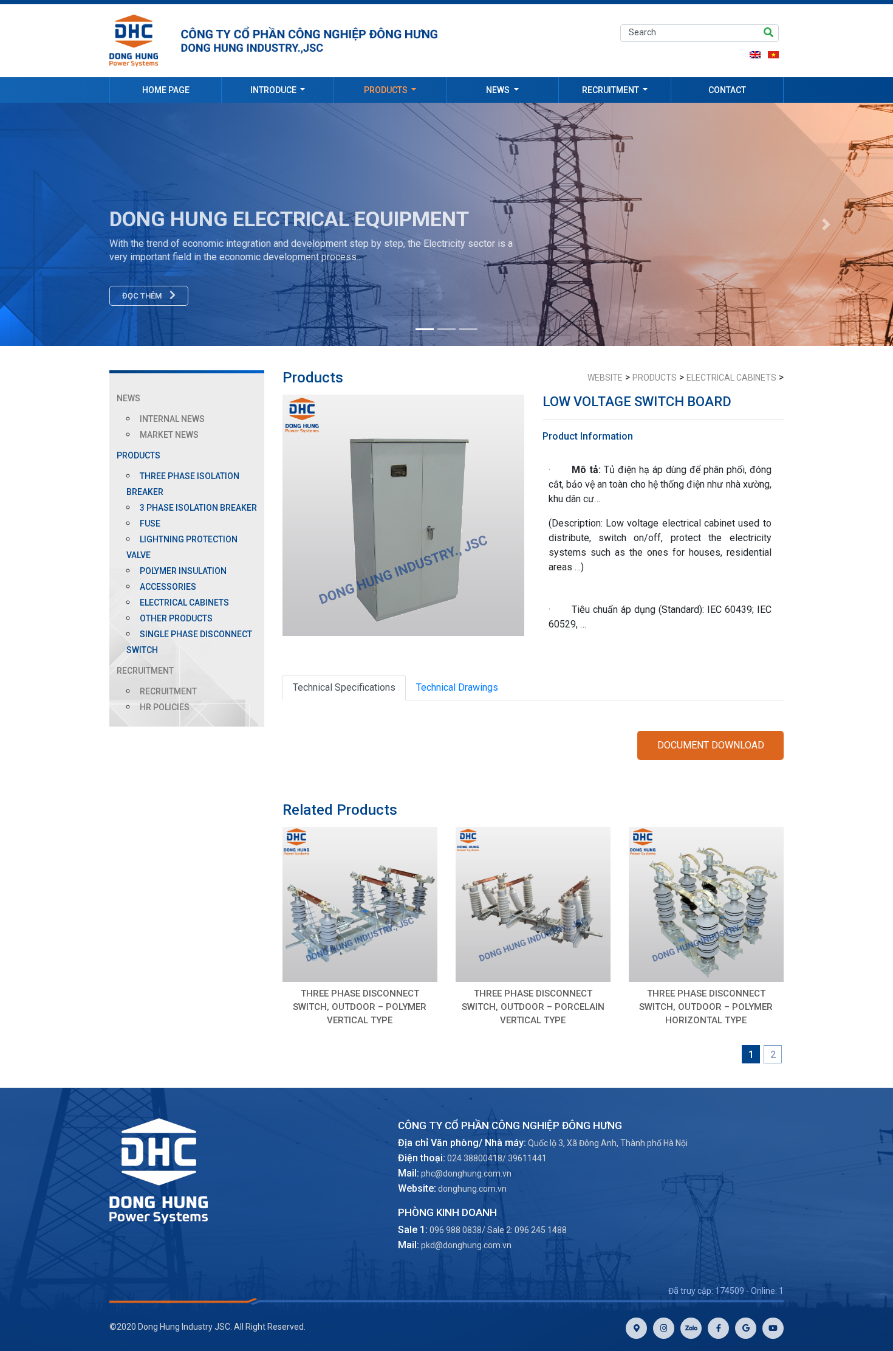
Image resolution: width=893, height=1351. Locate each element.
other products (176, 618)
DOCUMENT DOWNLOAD (710, 745)
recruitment (168, 691)
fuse (150, 523)
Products (386, 90)
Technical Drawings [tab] (457, 687)
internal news (172, 419)
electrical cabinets (184, 602)
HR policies (165, 707)
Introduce (274, 90)
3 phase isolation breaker (198, 508)
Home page (166, 90)
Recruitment (611, 90)
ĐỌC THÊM (142, 295)
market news (169, 435)
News (499, 90)
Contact (727, 90)
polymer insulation (183, 571)
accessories (168, 587)
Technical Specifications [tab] (344, 687)
